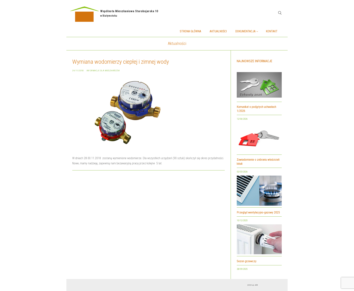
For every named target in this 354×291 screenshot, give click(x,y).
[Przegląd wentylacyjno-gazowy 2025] (259, 192)
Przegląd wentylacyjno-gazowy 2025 (258, 212)
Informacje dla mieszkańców (103, 70)
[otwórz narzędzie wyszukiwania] (280, 13)
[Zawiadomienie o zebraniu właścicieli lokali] (259, 139)
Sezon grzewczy (246, 261)
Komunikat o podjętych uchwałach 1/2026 (256, 109)
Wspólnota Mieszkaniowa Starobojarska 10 (129, 11)
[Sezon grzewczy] (259, 240)
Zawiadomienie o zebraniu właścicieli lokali (258, 161)
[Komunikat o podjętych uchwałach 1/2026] (259, 86)
